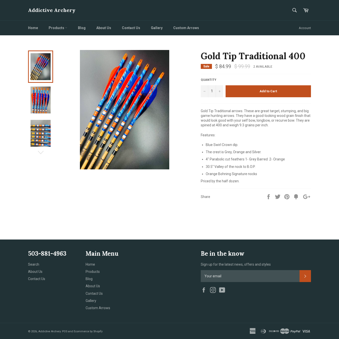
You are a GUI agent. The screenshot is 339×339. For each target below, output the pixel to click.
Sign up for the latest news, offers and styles (236, 264)
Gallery (157, 28)
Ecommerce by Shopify (88, 331)
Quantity (208, 80)
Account (305, 28)
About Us (103, 28)
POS (64, 331)
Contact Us (131, 28)
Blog (82, 28)
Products (57, 28)
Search (33, 264)
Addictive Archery (51, 10)
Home (33, 28)
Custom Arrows (186, 28)
